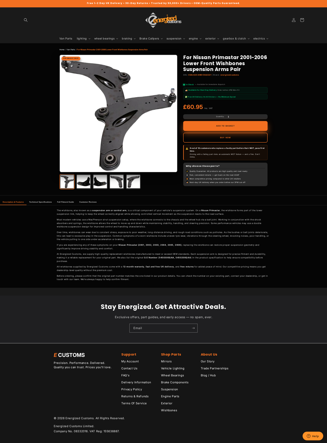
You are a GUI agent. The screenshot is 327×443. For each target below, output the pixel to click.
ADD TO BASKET (225, 126)
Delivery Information (136, 382)
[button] (26, 20)
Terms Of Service (134, 403)
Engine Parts (170, 396)
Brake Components (175, 382)
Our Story (208, 361)
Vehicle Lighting (173, 368)
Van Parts (71, 50)
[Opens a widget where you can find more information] (312, 436)
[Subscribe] (193, 328)
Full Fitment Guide (65, 202)
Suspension (169, 389)
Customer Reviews (88, 202)
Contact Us (129, 368)
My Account (130, 361)
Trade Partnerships (215, 368)
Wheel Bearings (172, 375)
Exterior (167, 403)
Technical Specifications (40, 202)
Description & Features (13, 202)
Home (62, 50)
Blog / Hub (208, 375)
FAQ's (125, 375)
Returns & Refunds (135, 396)
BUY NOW (225, 138)
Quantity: (220, 116)
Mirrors (166, 361)
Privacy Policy (131, 389)
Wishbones (169, 410)
